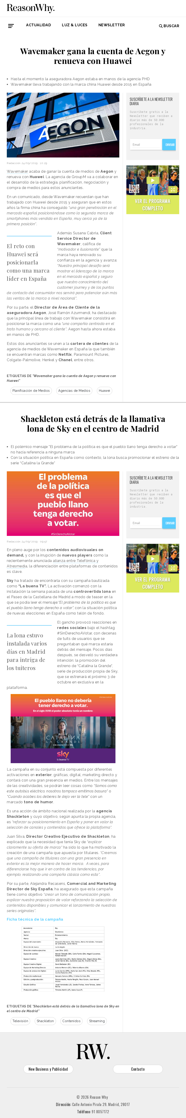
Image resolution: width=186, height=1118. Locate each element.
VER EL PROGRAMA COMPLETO (152, 204)
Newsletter (111, 25)
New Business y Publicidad (48, 1069)
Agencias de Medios (74, 390)
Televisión (20, 1021)
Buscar (171, 26)
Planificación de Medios (31, 390)
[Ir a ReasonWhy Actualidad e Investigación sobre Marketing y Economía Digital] (30, 7)
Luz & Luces (75, 25)
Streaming (97, 1021)
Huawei (104, 390)
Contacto (137, 1069)
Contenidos (71, 1021)
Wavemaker (17, 171)
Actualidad (38, 25)
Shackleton (45, 1021)
